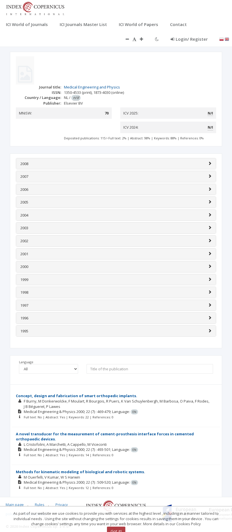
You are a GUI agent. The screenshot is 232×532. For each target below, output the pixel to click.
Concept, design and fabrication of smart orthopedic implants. (76, 395)
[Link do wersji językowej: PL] (221, 38)
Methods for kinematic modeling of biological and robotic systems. (80, 471)
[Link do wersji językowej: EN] (227, 38)
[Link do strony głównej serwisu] (35, 7)
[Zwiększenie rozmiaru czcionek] (144, 39)
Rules (39, 504)
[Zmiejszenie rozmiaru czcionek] (124, 39)
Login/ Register (192, 39)
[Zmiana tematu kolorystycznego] (157, 39)
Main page (15, 504)
